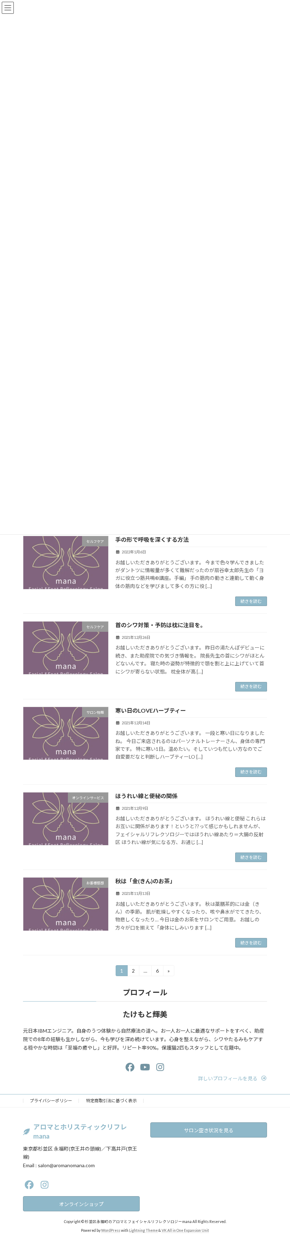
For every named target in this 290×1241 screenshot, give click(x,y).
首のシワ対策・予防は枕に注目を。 (160, 625)
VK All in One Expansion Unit (185, 1230)
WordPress (110, 1230)
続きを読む (251, 601)
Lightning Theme (143, 1230)
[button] (232, 1078)
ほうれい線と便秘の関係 (146, 795)
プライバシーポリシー (51, 1100)
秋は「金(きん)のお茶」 (145, 881)
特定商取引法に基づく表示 (111, 1100)
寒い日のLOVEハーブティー (150, 710)
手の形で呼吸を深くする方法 (152, 539)
